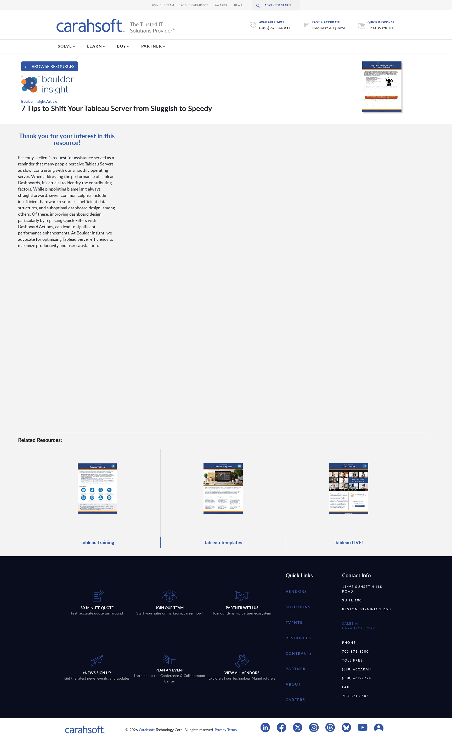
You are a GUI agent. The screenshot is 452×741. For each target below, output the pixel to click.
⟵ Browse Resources (50, 66)
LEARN (94, 46)
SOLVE (65, 46)
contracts (299, 653)
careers (295, 699)
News (238, 5)
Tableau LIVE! (349, 542)
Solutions (298, 606)
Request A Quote (328, 27)
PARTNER (151, 46)
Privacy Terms (226, 729)
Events (294, 622)
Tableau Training (97, 542)
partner (296, 668)
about (293, 684)
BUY (121, 46)
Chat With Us (381, 27)
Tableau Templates (223, 542)
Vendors (296, 591)
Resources (298, 637)
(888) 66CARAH (274, 27)
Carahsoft (147, 729)
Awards (221, 5)
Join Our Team (163, 5)
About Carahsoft (194, 5)
